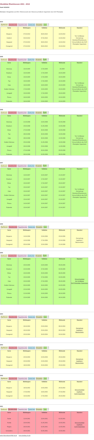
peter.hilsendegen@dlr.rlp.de (8, 435)
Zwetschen (31, 25)
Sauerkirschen (22, 25)
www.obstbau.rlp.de (24, 435)
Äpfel (45, 25)
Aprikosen (4, 59)
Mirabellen (39, 25)
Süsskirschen (13, 25)
